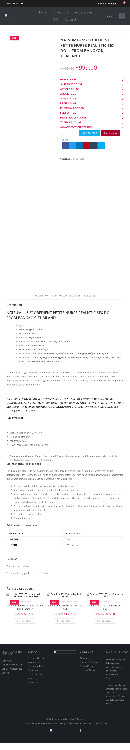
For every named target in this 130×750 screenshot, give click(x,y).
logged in (25, 573)
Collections (61, 12)
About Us (71, 20)
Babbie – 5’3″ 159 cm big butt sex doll (64, 607)
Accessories (84, 12)
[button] (65, 145)
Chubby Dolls (71, 601)
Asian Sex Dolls (77, 158)
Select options (25, 620)
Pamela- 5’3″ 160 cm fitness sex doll (105, 607)
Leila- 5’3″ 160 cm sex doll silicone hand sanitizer (25, 607)
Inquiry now (110, 133)
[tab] (42, 295)
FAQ (55, 20)
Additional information (66, 295)
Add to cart (89, 133)
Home (42, 12)
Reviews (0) (89, 295)
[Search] (122, 16)
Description (41, 295)
